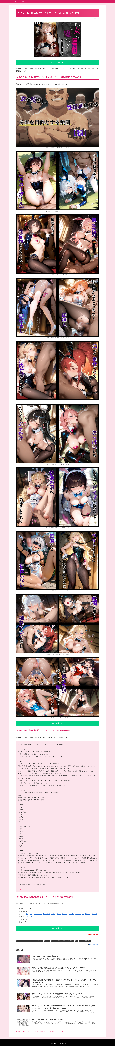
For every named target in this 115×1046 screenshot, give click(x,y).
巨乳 (31, 914)
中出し (53, 914)
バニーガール (38, 914)
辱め (27, 914)
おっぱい (78, 914)
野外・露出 (46, 914)
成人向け (94, 914)
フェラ (59, 914)
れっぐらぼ (65, 68)
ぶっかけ (64, 914)
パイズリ (71, 914)
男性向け (87, 914)
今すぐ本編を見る (57, 62)
